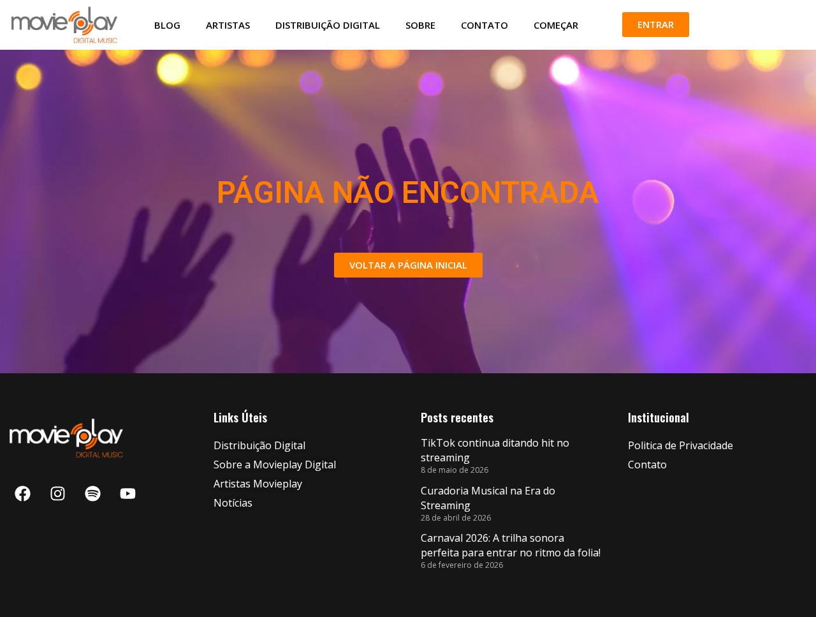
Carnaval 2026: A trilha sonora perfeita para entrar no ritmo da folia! (511, 545)
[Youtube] (127, 493)
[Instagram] (57, 493)
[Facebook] (22, 493)
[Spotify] (92, 493)
